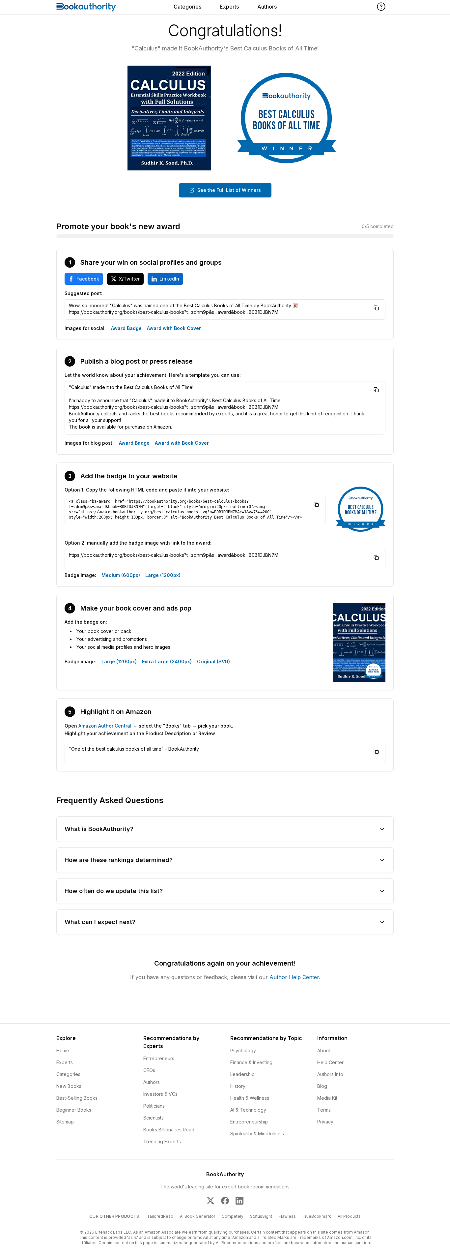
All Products (349, 1216)
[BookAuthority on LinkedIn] (239, 1201)
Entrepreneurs (158, 1058)
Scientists (153, 1118)
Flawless (287, 1216)
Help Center (330, 1062)
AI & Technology (248, 1110)
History (237, 1086)
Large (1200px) (163, 575)
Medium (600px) (120, 575)
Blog (322, 1086)
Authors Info (330, 1074)
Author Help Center (294, 977)
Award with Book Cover (174, 328)
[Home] (86, 7)
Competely (232, 1216)
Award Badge (126, 328)
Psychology (243, 1050)
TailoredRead (160, 1216)
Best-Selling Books (77, 1098)
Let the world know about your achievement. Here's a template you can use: (153, 375)
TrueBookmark (316, 1216)
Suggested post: (83, 293)
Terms (324, 1110)
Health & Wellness (249, 1098)
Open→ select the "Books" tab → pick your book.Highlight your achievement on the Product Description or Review (149, 729)
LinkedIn (169, 279)
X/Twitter (129, 279)
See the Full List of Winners (229, 190)
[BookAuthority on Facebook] (225, 1201)
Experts (229, 6)
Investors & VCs (160, 1094)
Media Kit (327, 1098)
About (323, 1050)
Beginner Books (73, 1110)
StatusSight (261, 1216)
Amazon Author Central (104, 726)
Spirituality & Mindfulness (257, 1133)
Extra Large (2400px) (167, 661)
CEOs (149, 1070)
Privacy (325, 1121)
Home (62, 1050)
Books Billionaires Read (168, 1129)
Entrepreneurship (249, 1121)
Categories (187, 6)
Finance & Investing (251, 1062)
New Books (68, 1086)
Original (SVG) (213, 661)
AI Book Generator (197, 1216)
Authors (267, 6)
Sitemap (65, 1121)
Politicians (154, 1106)
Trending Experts (162, 1141)
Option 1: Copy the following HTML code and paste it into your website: (147, 490)
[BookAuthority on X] (210, 1201)
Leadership (242, 1074)
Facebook (87, 279)
